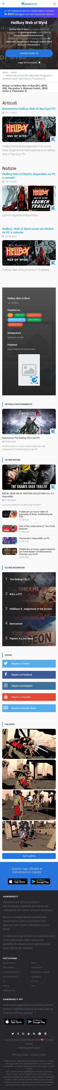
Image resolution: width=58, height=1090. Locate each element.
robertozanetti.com (29, 1047)
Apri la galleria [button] (29, 856)
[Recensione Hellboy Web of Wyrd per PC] (29, 129)
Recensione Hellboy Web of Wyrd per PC (28, 108)
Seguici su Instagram (22, 685)
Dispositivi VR (9, 991)
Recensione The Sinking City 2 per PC (21, 438)
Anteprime (36, 977)
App (33, 986)
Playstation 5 (9, 963)
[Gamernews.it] (29, 3)
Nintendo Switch (11, 977)
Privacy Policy (20, 1054)
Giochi (34, 963)
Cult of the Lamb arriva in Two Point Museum (37, 527)
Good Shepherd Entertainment (21, 349)
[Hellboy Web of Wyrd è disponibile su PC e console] (29, 198)
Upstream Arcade (15, 337)
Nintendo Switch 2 (11, 972)
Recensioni (36, 968)
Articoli (35, 981)
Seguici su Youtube (20, 697)
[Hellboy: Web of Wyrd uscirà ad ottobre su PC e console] (29, 253)
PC (4, 981)
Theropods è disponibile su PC (34, 538)
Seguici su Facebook (21, 674)
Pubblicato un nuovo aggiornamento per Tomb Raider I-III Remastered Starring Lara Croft (37, 552)
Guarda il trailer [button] (28, 53)
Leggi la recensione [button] (28, 62)
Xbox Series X (9, 968)
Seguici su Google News (23, 708)
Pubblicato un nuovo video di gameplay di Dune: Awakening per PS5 (36, 514)
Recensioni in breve (40, 972)
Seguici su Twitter (20, 663)
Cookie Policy (38, 1054)
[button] (18, 881)
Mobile (6, 986)
